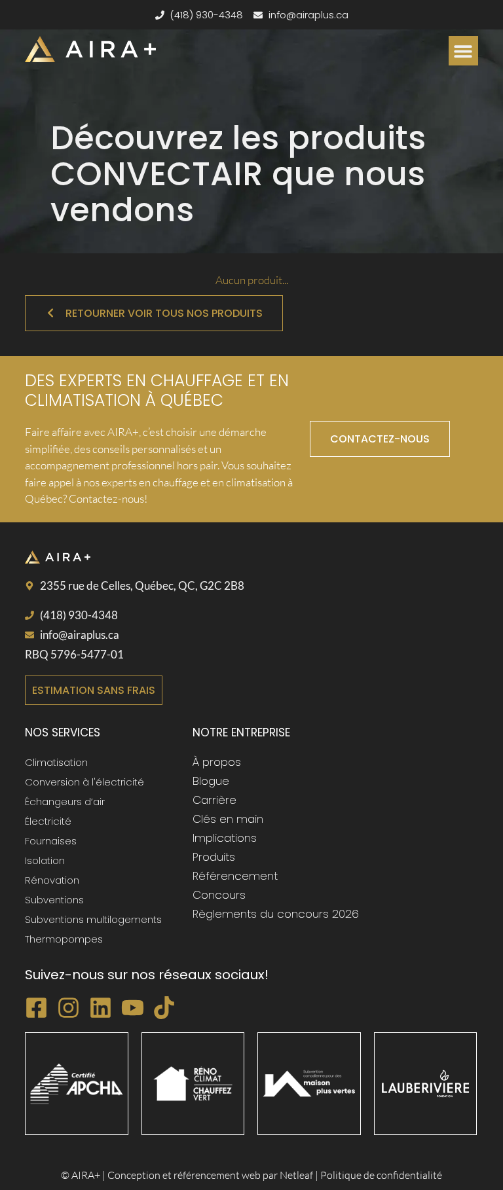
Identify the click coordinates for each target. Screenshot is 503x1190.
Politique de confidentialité (381, 1174)
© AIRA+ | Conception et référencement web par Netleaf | (190, 1174)
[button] (463, 50)
